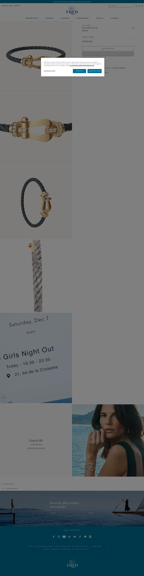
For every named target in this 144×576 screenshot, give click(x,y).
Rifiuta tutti (79, 71)
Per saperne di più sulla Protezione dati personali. (82, 65)
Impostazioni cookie (49, 70)
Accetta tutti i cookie (95, 71)
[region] (73, 67)
